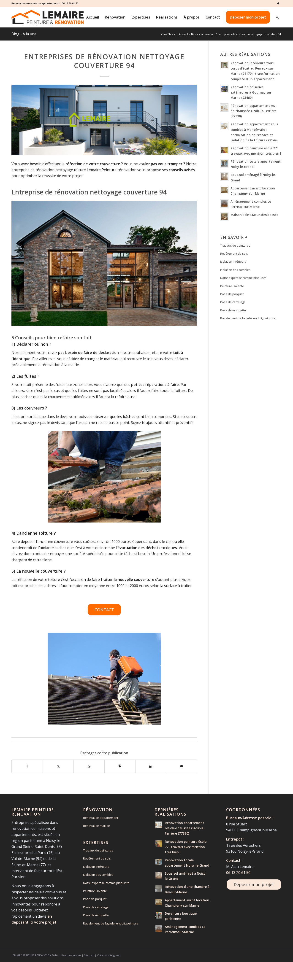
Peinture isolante (232, 286)
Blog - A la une (23, 33)
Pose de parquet (232, 294)
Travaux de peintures (235, 245)
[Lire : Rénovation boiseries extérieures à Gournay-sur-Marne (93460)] (224, 89)
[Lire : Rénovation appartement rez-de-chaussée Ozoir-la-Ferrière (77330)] (224, 107)
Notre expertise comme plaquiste (243, 278)
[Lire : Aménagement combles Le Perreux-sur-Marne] (224, 203)
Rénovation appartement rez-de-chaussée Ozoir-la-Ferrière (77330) (254, 110)
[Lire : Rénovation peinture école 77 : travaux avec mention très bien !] (224, 150)
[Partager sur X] (58, 766)
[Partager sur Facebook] (27, 766)
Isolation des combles (235, 270)
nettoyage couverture (124, 192)
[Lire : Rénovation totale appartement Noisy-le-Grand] (224, 163)
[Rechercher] (277, 17)
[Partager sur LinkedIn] (151, 766)
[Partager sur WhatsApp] (89, 766)
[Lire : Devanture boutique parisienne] (159, 915)
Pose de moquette (233, 310)
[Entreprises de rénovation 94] (104, 120)
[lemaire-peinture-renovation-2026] (47, 17)
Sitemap (89, 955)
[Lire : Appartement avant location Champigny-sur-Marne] (224, 190)
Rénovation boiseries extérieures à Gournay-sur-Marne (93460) (252, 92)
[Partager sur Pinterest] (120, 766)
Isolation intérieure (233, 261)
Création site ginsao (109, 955)
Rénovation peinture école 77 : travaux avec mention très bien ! (185, 846)
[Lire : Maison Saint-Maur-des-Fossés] (224, 217)
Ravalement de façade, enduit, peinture (247, 318)
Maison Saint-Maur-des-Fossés (254, 215)
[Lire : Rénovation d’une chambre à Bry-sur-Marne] (159, 888)
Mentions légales (70, 955)
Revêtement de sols (234, 253)
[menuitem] (92, 17)
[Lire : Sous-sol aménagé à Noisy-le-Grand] (224, 176)
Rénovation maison (96, 826)
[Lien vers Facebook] (278, 3)
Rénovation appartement (100, 818)
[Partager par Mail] (181, 766)
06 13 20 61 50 (70, 3)
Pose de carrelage (233, 302)
